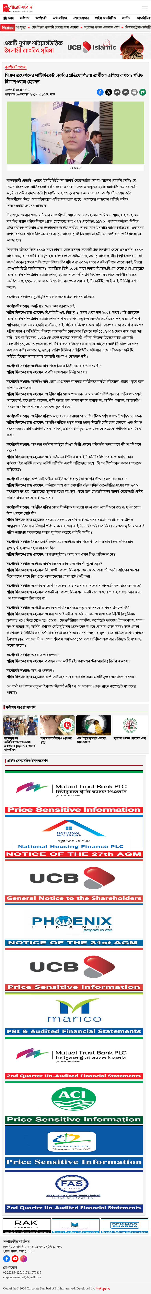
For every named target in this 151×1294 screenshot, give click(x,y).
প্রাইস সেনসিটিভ (105, 18)
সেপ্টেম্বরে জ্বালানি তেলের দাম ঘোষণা (38, 27)
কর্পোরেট (41, 18)
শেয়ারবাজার (81, 18)
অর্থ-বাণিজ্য (60, 18)
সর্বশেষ (24, 18)
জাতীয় (126, 18)
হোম (11, 18)
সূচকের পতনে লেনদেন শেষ (84, 27)
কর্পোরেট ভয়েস (16, 67)
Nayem (103, 1288)
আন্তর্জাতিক (143, 18)
